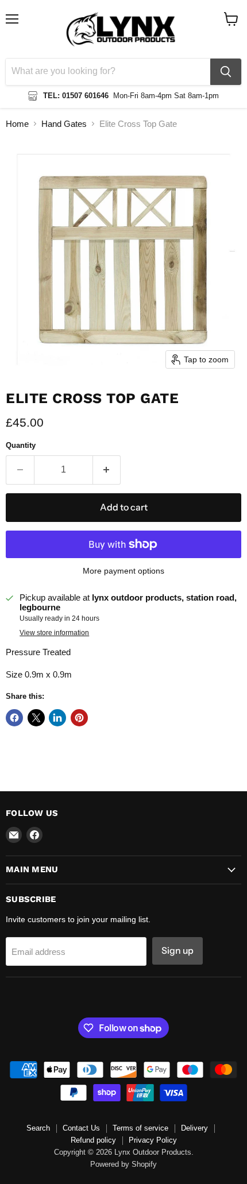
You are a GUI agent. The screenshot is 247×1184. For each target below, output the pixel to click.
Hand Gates (64, 124)
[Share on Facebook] (14, 717)
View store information (54, 633)
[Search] (225, 72)
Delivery (194, 1128)
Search (38, 1128)
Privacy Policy (153, 1140)
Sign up (177, 950)
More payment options (123, 570)
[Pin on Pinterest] (79, 717)
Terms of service (140, 1128)
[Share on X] (36, 717)
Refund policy (93, 1140)
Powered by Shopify (123, 1164)
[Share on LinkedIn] (57, 717)
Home (17, 124)
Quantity (21, 445)
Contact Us (81, 1128)
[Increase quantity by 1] (107, 469)
